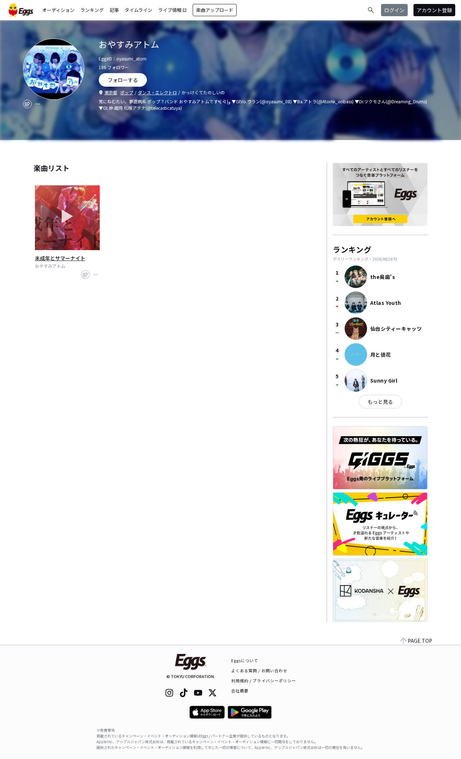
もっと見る (380, 401)
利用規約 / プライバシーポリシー (263, 680)
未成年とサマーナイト (60, 258)
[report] (37, 104)
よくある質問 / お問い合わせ (259, 670)
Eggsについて (245, 660)
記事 (114, 9)
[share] (27, 104)
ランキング (92, 9)
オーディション (58, 9)
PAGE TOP (420, 640)
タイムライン (138, 9)
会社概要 (240, 691)
